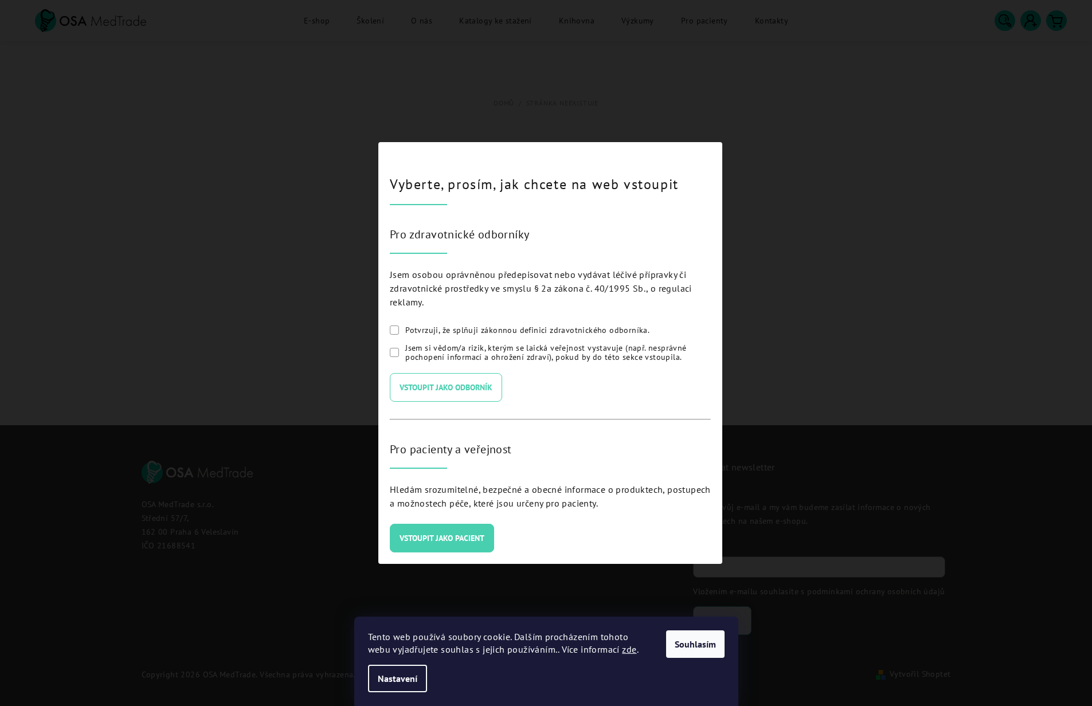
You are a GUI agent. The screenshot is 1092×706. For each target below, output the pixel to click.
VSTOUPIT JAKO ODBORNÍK (446, 387)
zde (629, 649)
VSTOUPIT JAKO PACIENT (442, 538)
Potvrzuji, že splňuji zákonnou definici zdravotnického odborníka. (527, 330)
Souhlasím (695, 644)
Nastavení (397, 678)
